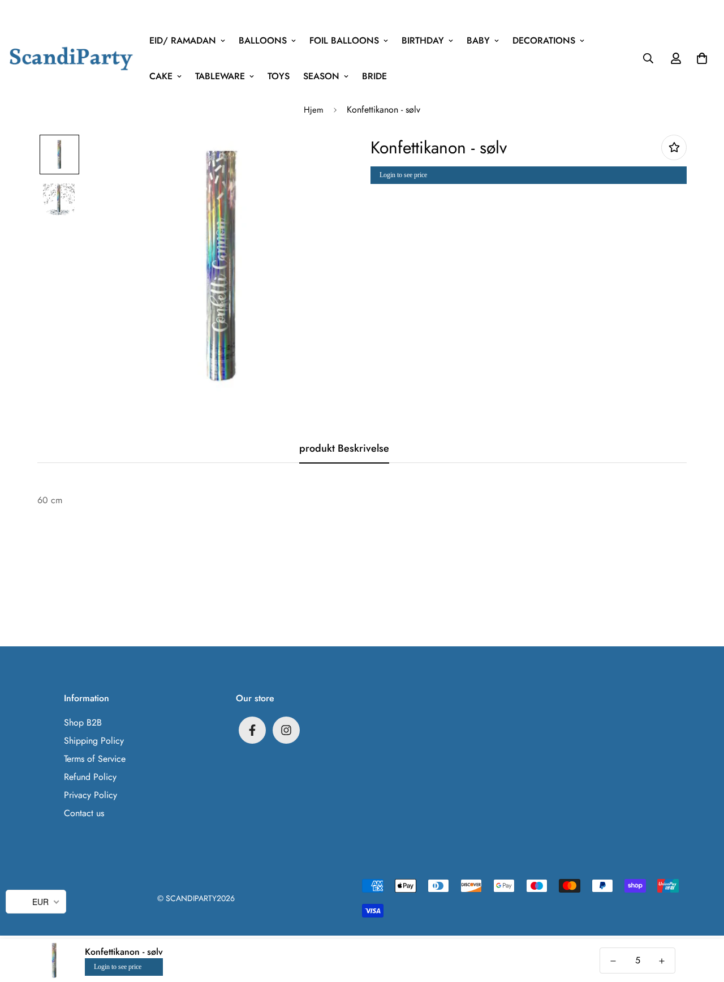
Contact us (84, 813)
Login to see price (403, 175)
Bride (374, 76)
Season (321, 76)
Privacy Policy (90, 794)
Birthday (423, 40)
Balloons (263, 40)
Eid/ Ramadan (182, 40)
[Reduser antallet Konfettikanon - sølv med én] (613, 961)
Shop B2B (83, 722)
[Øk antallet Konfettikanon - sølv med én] (662, 961)
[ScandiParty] (71, 58)
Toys (279, 76)
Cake (161, 76)
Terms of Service (95, 758)
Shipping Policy (94, 740)
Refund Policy (90, 776)
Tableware (220, 76)
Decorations (543, 40)
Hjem (314, 110)
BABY (478, 40)
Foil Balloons (344, 40)
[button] (699, 58)
